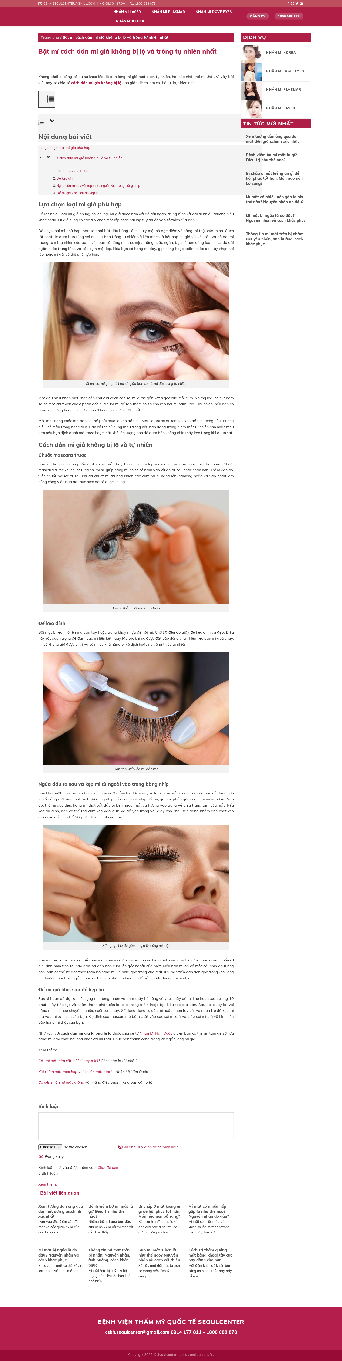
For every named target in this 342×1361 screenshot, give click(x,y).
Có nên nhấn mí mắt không (61, 1082)
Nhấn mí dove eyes (214, 12)
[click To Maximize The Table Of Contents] (46, 99)
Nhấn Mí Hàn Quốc (64, 16)
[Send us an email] (301, 3)
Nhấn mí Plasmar (168, 12)
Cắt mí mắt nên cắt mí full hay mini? (69, 1060)
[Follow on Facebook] (288, 3)
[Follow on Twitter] (296, 3)
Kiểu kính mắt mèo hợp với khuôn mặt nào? (75, 1071)
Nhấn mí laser (127, 12)
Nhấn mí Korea (130, 21)
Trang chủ (50, 37)
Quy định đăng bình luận (157, 1147)
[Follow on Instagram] (292, 3)
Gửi (41, 1156)
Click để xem (108, 1167)
